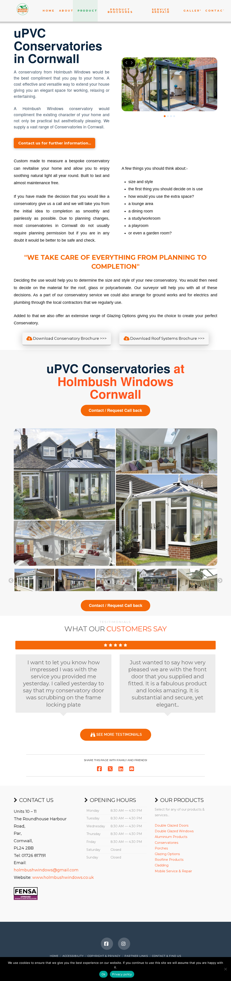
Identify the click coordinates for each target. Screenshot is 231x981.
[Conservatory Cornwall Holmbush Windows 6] (157, 580)
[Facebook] (107, 944)
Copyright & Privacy (104, 955)
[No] (225, 969)
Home (54, 955)
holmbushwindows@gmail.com (46, 870)
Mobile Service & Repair (173, 871)
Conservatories (166, 843)
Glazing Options (167, 854)
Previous (11, 581)
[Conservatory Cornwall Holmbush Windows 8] (75, 580)
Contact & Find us (166, 955)
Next (220, 581)
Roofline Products (169, 860)
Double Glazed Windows (174, 831)
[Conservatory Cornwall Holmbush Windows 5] (197, 580)
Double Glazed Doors (171, 825)
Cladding (162, 865)
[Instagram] (124, 944)
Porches (161, 848)
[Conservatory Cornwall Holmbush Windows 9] (34, 580)
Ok (104, 974)
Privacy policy (122, 974)
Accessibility (73, 955)
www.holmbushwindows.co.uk (63, 877)
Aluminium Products (171, 837)
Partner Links (136, 955)
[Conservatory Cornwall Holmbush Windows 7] (116, 580)
